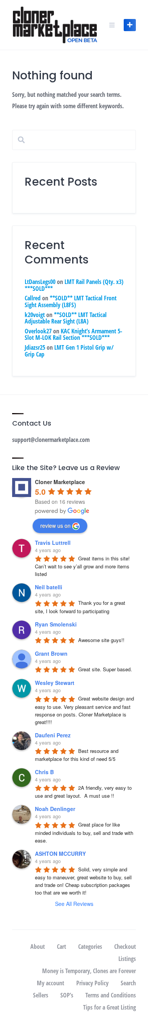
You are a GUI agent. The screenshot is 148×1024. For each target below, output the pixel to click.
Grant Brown (51, 653)
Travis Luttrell (53, 542)
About (37, 946)
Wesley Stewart (54, 682)
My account (50, 983)
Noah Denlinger (55, 809)
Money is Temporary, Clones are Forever (89, 971)
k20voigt (35, 315)
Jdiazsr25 (35, 347)
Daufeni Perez (53, 735)
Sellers (40, 995)
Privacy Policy (92, 983)
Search (128, 983)
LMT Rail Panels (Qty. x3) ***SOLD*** (74, 285)
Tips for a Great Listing (109, 1007)
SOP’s (66, 995)
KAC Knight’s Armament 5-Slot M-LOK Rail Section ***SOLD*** (73, 334)
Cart (61, 946)
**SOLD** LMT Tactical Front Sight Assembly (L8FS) (71, 301)
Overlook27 (38, 331)
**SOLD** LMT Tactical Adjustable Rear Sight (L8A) (66, 318)
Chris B (44, 772)
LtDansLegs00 (40, 282)
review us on (55, 525)
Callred (33, 298)
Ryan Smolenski (56, 624)
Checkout (125, 946)
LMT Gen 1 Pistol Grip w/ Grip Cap (69, 350)
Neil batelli (48, 587)
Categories (90, 946)
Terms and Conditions (110, 995)
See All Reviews (74, 903)
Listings (127, 959)
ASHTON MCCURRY (60, 853)
